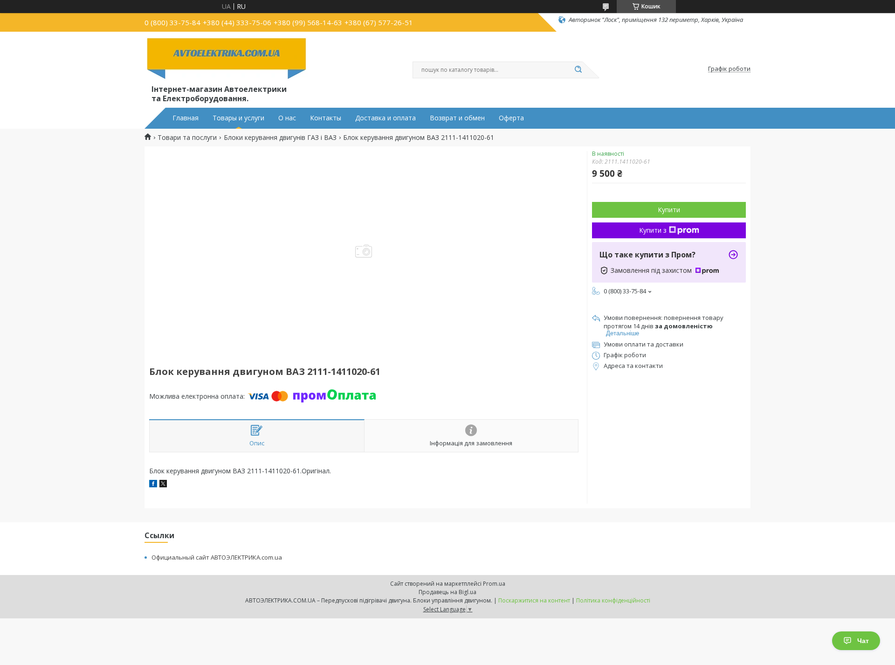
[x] (163, 484)
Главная (185, 118)
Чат (863, 640)
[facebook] (153, 484)
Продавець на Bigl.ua (447, 592)
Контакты (325, 118)
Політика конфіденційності (613, 600)
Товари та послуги (187, 137)
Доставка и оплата (385, 118)
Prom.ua (494, 584)
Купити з (653, 230)
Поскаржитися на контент (534, 600)
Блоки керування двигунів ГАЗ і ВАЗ (280, 137)
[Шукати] (578, 70)
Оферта (511, 118)
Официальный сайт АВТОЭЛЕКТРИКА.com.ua (216, 557)
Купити (669, 209)
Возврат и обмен (457, 118)
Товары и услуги (238, 118)
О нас (287, 118)
